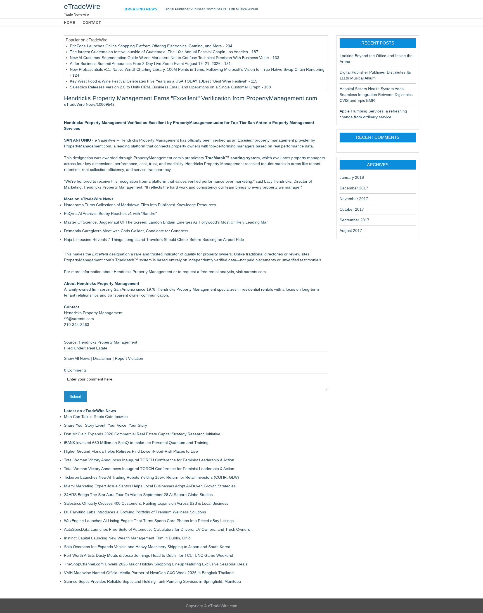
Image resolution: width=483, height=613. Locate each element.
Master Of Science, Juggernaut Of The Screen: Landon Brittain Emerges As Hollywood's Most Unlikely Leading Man (166, 222)
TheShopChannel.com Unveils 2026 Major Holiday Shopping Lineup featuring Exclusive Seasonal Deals (155, 564)
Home (69, 23)
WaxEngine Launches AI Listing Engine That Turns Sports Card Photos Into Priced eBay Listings (149, 520)
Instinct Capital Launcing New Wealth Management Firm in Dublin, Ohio (127, 538)
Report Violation (129, 358)
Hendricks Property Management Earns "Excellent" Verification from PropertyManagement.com (190, 98)
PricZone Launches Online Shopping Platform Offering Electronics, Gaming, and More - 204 (151, 46)
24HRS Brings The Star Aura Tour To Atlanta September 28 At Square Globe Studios (138, 494)
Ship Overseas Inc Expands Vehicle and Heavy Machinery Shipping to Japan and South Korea (147, 546)
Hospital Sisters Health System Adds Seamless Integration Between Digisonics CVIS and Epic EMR (376, 94)
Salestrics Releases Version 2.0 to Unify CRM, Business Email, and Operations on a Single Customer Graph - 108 (170, 87)
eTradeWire (82, 6)
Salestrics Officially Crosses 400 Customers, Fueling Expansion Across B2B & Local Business (146, 503)
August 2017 (351, 230)
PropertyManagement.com (87, 260)
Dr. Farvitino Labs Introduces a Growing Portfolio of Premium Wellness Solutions (135, 512)
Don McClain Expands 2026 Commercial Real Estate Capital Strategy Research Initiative (142, 434)
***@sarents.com (79, 318)
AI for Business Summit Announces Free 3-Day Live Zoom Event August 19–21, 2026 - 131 (150, 63)
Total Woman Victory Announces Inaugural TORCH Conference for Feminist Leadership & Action (149, 460)
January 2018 (352, 177)
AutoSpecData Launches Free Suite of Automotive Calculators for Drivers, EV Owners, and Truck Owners (157, 529)
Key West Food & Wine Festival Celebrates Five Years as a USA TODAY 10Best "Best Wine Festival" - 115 (163, 81)
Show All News (77, 358)
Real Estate (97, 348)
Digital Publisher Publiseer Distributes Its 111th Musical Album (211, 9)
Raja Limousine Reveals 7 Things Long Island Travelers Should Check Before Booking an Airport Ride (154, 239)
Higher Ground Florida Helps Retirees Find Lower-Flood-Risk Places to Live (131, 451)
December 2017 (354, 188)
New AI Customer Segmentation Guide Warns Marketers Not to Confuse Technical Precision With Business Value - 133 (174, 57)
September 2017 (354, 220)
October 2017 (352, 209)
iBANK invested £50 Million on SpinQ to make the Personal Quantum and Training (136, 442)
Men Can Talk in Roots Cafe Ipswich (96, 416)
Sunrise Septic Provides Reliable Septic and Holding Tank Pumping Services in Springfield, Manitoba (152, 581)
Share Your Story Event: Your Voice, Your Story (105, 425)
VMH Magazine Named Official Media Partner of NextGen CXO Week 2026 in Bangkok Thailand (149, 572)
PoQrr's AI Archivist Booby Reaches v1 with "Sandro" (110, 213)
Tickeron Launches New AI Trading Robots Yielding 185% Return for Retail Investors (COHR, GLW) (151, 477)
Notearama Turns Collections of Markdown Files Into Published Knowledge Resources (140, 205)
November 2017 (354, 198)
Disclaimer (102, 358)
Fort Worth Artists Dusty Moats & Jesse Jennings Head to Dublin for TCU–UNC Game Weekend (148, 555)
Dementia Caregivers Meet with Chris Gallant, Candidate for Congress (126, 231)
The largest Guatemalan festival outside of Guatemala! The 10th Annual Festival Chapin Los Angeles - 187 (164, 52)
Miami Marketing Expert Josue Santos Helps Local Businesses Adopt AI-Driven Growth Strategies (150, 486)
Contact (92, 23)
